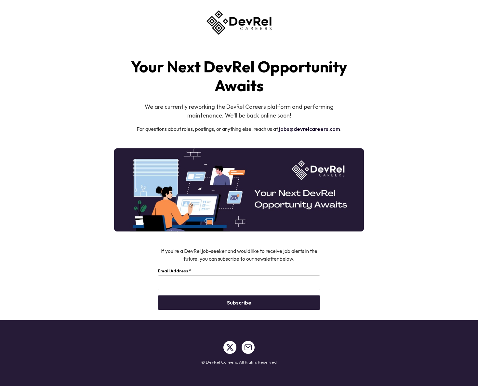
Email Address (174, 270)
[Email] (248, 347)
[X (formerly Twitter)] (229, 347)
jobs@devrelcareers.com (309, 129)
